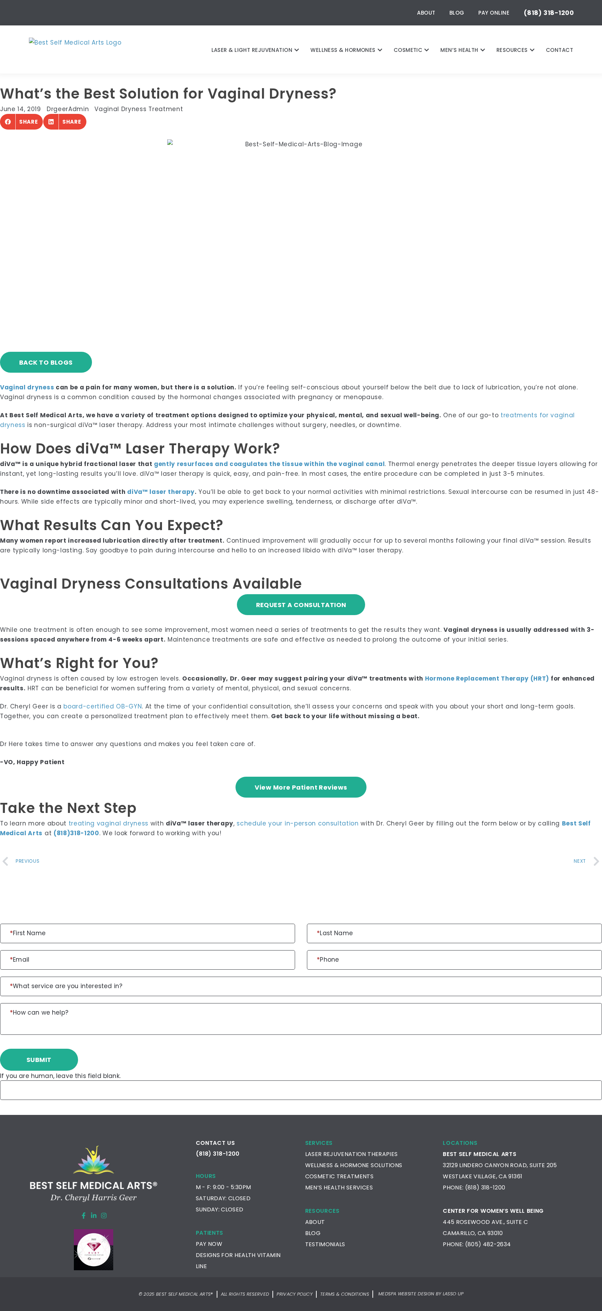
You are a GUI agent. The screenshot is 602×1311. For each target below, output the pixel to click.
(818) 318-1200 (485, 1188)
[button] (21, 122)
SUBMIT (39, 1059)
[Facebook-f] (83, 1215)
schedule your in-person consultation (297, 823)
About (426, 12)
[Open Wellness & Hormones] (380, 50)
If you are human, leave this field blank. (60, 1076)
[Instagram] (104, 1215)
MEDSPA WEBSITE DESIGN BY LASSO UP (420, 1293)
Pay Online (494, 12)
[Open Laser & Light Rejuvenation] (296, 50)
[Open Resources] (532, 50)
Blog (456, 12)
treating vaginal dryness (108, 823)
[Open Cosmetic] (426, 50)
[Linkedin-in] (94, 1215)
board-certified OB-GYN (102, 706)
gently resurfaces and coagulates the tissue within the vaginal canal (269, 464)
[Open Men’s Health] (482, 50)
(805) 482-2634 (488, 1244)
